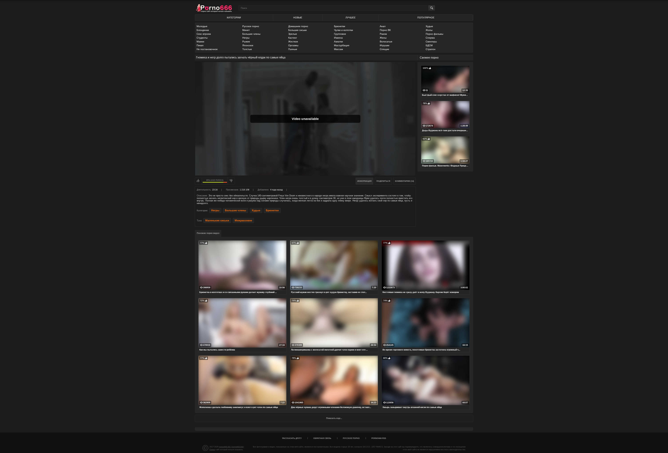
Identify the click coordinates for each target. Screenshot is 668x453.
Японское (247, 45)
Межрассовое (243, 220)
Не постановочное (207, 49)
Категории (234, 17)
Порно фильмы (434, 33)
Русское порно (250, 26)
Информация (364, 181)
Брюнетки (339, 26)
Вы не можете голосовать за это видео (198, 181)
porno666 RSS (378, 438)
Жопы (429, 30)
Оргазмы (293, 45)
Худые (429, 26)
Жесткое (293, 41)
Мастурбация (341, 45)
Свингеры (431, 41)
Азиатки (338, 41)
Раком (383, 33)
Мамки (200, 41)
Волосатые (386, 41)
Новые (297, 17)
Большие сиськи (297, 30)
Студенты (202, 37)
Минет (246, 30)
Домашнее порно (298, 26)
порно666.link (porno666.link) (231, 447)
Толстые (247, 49)
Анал (382, 26)
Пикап (200, 45)
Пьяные (292, 49)
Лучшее (350, 17)
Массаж (338, 49)
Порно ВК (385, 30)
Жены (383, 37)
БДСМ (429, 45)
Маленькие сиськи (217, 220)
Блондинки (203, 30)
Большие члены (251, 33)
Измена (338, 37)
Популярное (425, 17)
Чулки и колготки (343, 30)
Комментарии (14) (404, 181)
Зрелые (292, 33)
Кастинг (292, 37)
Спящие (384, 49)
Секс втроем (204, 33)
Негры (245, 37)
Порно (212, 449)
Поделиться (383, 181)
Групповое (340, 33)
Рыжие (246, 41)
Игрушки (384, 45)
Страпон (430, 49)
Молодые (202, 26)
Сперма (430, 37)
